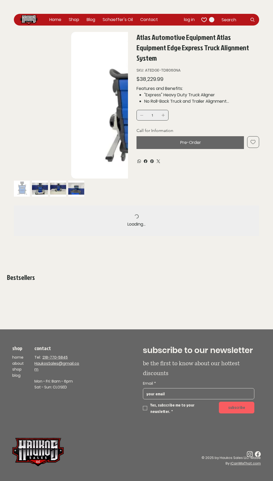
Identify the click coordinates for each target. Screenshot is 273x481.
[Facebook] (145, 161)
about (18, 363)
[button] (211, 19)
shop (17, 369)
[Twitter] (158, 161)
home (17, 357)
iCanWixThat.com (245, 463)
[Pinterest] (152, 161)
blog (16, 375)
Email (149, 383)
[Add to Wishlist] (253, 142)
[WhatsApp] (139, 161)
